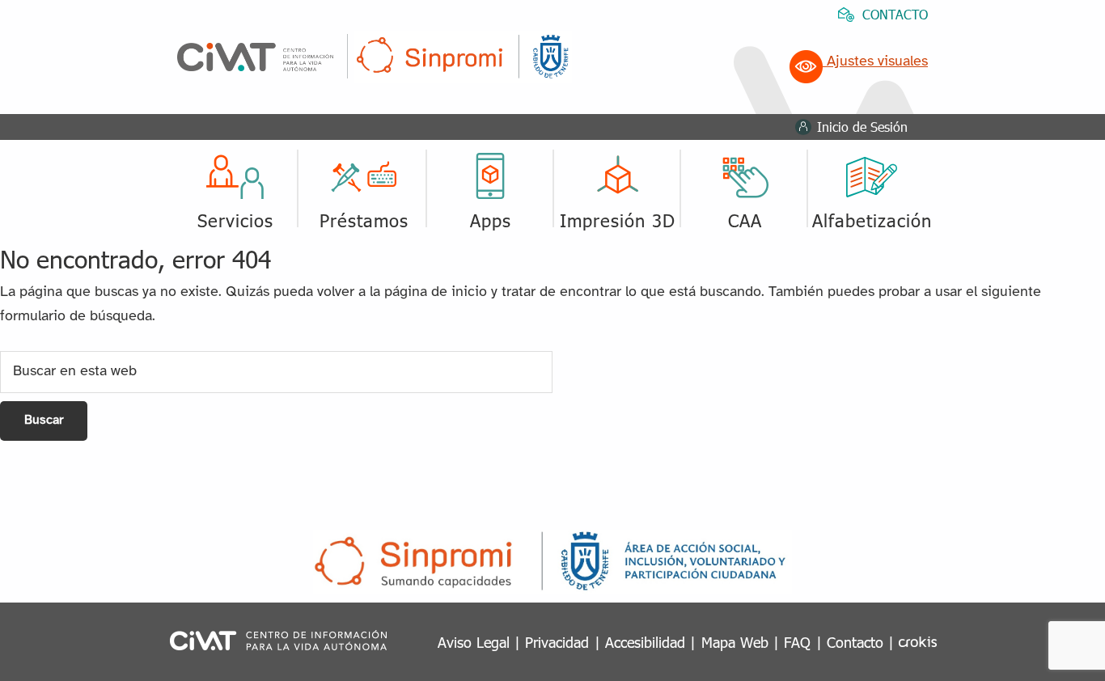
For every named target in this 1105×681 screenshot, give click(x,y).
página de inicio (435, 292)
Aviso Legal (474, 641)
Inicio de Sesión (862, 126)
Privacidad (557, 641)
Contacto (855, 641)
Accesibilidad (645, 641)
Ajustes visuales (875, 62)
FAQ (797, 641)
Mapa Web (734, 641)
